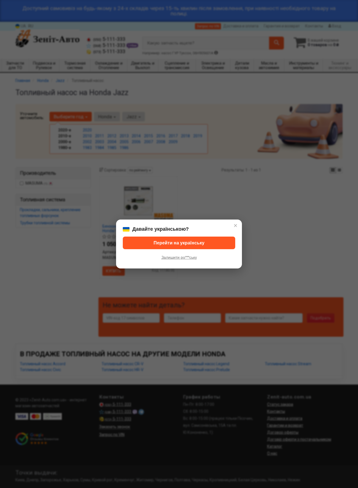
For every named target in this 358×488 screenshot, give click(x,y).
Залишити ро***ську (179, 257)
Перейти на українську (179, 243)
